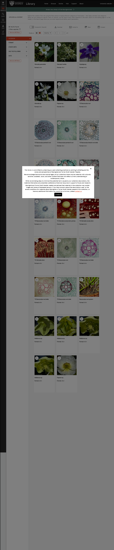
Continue (58, 194)
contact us (78, 191)
